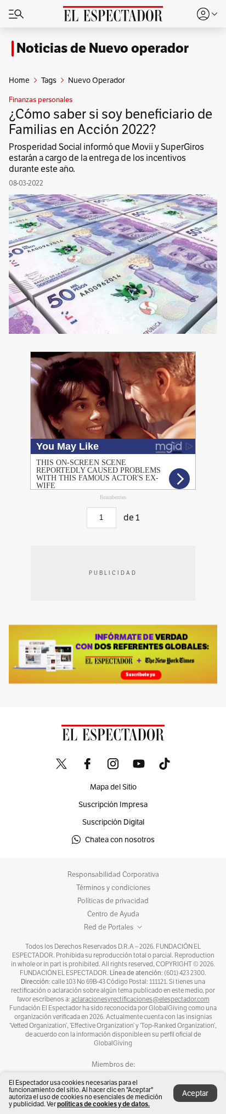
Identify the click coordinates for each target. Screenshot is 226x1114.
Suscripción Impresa (113, 804)
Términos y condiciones (113, 888)
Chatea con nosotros (120, 839)
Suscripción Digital (113, 822)
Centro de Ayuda (113, 914)
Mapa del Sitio (113, 787)
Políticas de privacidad (113, 901)
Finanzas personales (40, 100)
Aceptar (195, 1093)
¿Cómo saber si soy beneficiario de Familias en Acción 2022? (110, 121)
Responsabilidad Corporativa (113, 874)
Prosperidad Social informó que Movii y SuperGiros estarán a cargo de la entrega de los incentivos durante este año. (106, 158)
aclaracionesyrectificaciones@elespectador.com (140, 999)
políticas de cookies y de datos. (103, 1104)
